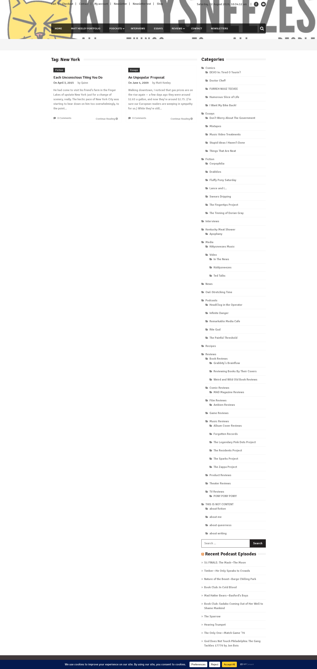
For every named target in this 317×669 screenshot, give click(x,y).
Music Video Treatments (225, 134)
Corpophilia (216, 163)
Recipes (210, 346)
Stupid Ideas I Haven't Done (227, 143)
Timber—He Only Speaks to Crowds (227, 571)
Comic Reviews (219, 388)
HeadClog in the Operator (225, 305)
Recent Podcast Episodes (230, 554)
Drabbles (215, 172)
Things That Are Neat (222, 151)
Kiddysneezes (223, 267)
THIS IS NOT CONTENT (219, 504)
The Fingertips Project (223, 205)
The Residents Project (228, 450)
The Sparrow (212, 616)
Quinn (84, 83)
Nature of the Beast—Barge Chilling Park (230, 579)
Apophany (215, 234)
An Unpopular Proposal (146, 77)
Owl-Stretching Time (218, 292)
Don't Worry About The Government (232, 118)
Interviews (138, 28)
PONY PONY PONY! (225, 496)
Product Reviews (220, 475)
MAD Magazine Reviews (229, 392)
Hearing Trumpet (215, 625)
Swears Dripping (220, 196)
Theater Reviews (220, 483)
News (209, 284)
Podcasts (115, 28)
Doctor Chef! (217, 80)
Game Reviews (219, 413)
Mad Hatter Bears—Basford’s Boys (226, 595)
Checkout (67, 3)
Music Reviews (219, 421)
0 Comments (64, 118)
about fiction (217, 509)
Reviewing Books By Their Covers (235, 371)
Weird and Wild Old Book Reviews (235, 379)
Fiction (59, 70)
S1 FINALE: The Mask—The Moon (225, 562)
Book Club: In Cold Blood (220, 587)
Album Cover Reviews (228, 426)
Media (209, 242)
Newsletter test (142, 3)
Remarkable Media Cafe (224, 321)
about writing (218, 533)
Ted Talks (219, 276)
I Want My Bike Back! (222, 105)
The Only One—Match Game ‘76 (224, 633)
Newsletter (120, 3)
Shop (160, 3)
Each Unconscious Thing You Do (78, 77)
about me (215, 517)
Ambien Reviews (224, 405)
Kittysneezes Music (222, 246)
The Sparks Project (226, 459)
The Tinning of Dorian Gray (226, 213)
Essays (158, 28)
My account (101, 3)
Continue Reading (106, 118)
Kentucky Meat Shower (220, 229)
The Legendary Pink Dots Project (235, 442)
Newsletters (219, 28)
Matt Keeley (163, 83)
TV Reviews (216, 492)
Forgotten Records (226, 434)
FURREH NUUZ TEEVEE (223, 89)
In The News (221, 259)
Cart (53, 3)
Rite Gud (215, 329)
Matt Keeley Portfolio (85, 28)
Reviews (177, 28)
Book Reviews (218, 359)
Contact (83, 3)
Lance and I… (218, 188)
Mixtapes (215, 126)
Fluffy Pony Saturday (222, 180)
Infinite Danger (219, 313)
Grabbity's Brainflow (227, 363)
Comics (210, 68)
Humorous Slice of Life (224, 97)
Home (58, 28)
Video (213, 255)
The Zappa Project (225, 467)
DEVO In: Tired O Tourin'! (225, 72)
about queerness (220, 525)
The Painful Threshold (223, 338)
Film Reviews (218, 400)
